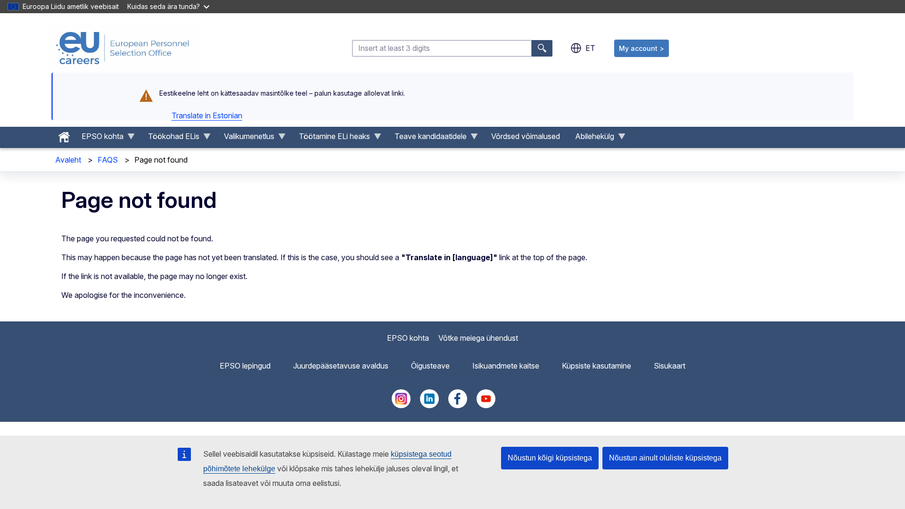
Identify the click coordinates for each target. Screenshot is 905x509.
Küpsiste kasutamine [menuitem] (596, 365)
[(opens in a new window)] (401, 405)
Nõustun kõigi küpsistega (550, 458)
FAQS (108, 160)
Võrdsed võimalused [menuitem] (525, 136)
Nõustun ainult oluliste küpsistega (665, 458)
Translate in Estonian (207, 115)
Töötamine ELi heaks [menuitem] (330, 138)
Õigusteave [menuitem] (430, 365)
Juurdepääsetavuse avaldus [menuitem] (340, 365)
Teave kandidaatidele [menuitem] (427, 138)
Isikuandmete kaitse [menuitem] (505, 365)
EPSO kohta (408, 338)
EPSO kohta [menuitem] (98, 138)
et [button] (590, 48)
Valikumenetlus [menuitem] (245, 138)
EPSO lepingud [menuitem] (245, 365)
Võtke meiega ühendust (478, 338)
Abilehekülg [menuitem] (591, 138)
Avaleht (68, 160)
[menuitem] (64, 135)
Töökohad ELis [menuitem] (169, 138)
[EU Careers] (122, 48)
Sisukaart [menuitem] (669, 365)
